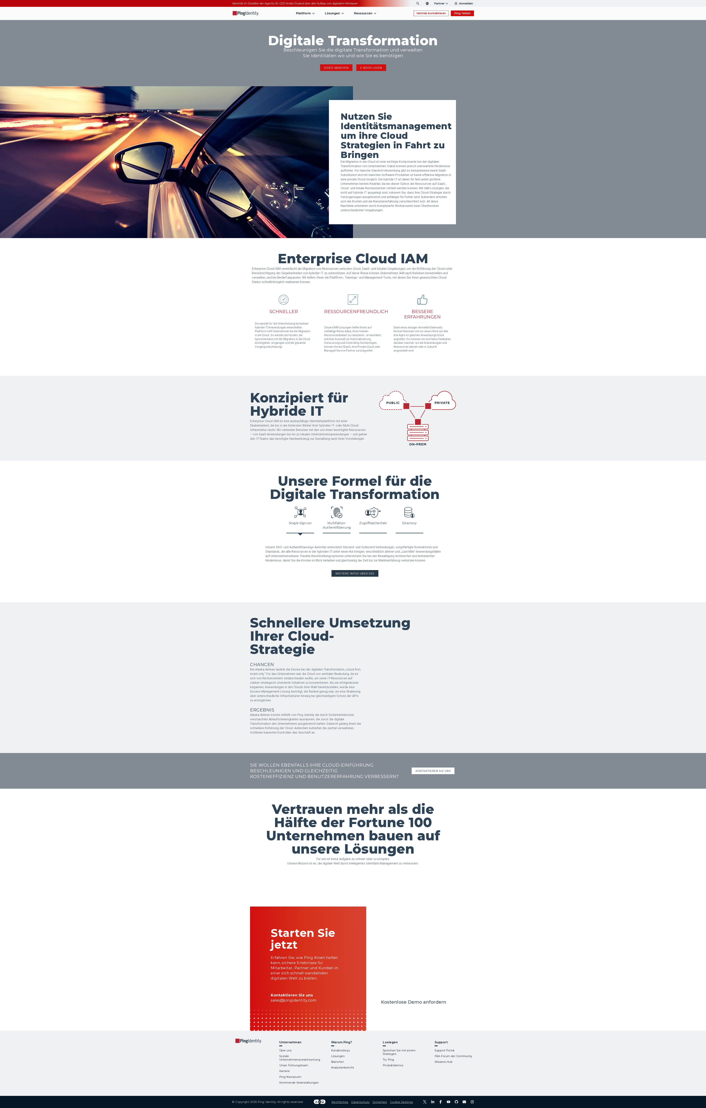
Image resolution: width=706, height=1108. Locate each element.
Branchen (337, 1062)
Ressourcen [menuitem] (363, 13)
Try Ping (388, 1059)
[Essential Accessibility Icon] (320, 1102)
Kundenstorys (340, 1050)
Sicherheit (379, 1102)
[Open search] (418, 3)
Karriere (284, 1071)
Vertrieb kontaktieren (431, 13)
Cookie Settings (401, 1102)
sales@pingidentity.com (293, 1000)
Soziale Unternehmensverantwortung (299, 1058)
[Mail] (464, 1102)
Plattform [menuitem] (303, 13)
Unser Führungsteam (293, 1065)
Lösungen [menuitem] (332, 13)
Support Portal (444, 1050)
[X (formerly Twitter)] (425, 1102)
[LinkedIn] (432, 1102)
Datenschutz (360, 1102)
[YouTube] (448, 1102)
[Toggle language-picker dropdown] (427, 3)
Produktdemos (393, 1065)
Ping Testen (462, 13)
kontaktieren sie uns (433, 771)
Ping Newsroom (290, 1077)
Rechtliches (339, 1102)
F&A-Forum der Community (454, 1056)
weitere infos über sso (355, 573)
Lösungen (338, 1056)
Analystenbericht (342, 1067)
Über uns (285, 1050)
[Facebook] (440, 1102)
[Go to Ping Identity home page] (246, 13)
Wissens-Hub (444, 1062)
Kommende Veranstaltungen (299, 1082)
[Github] (456, 1102)
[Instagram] (472, 1102)
